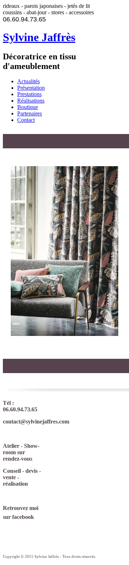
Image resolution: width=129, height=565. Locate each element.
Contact (26, 120)
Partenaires (29, 113)
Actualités (28, 81)
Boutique (27, 107)
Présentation (31, 88)
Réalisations (30, 101)
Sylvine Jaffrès (39, 37)
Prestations (29, 94)
